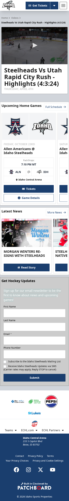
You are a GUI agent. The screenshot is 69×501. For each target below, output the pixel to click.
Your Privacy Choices (17, 460)
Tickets (31, 189)
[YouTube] (52, 469)
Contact (19, 456)
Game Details (31, 198)
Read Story (28, 267)
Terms (50, 456)
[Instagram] (28, 469)
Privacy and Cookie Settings (48, 460)
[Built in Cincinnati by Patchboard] (34, 486)
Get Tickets (39, 5)
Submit (34, 378)
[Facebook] (16, 469)
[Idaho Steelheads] (8, 6)
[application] (34, 45)
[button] (34, 45)
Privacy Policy (35, 456)
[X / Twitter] (40, 469)
